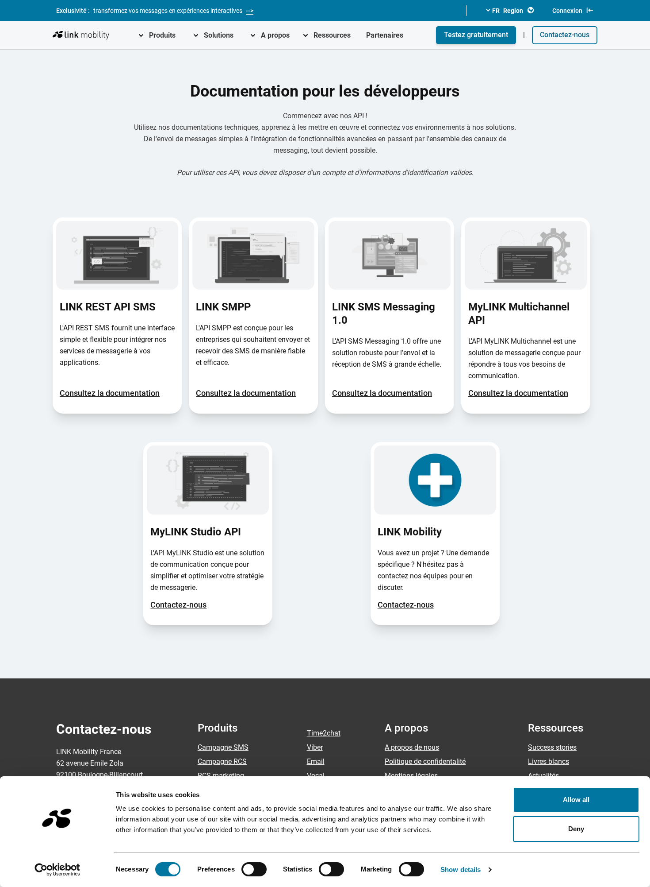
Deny (576, 829)
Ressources (332, 35)
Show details (460, 869)
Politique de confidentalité (425, 761)
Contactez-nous (564, 35)
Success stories (552, 747)
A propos (275, 35)
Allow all (576, 799)
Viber (315, 747)
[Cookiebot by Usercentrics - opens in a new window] (57, 869)
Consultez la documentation (110, 393)
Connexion (567, 10)
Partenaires (384, 35)
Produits (162, 35)
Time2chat (323, 733)
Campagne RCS (222, 761)
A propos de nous (412, 747)
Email (316, 761)
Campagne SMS (223, 747)
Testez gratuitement (476, 35)
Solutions (218, 35)
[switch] (254, 869)
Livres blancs (548, 761)
